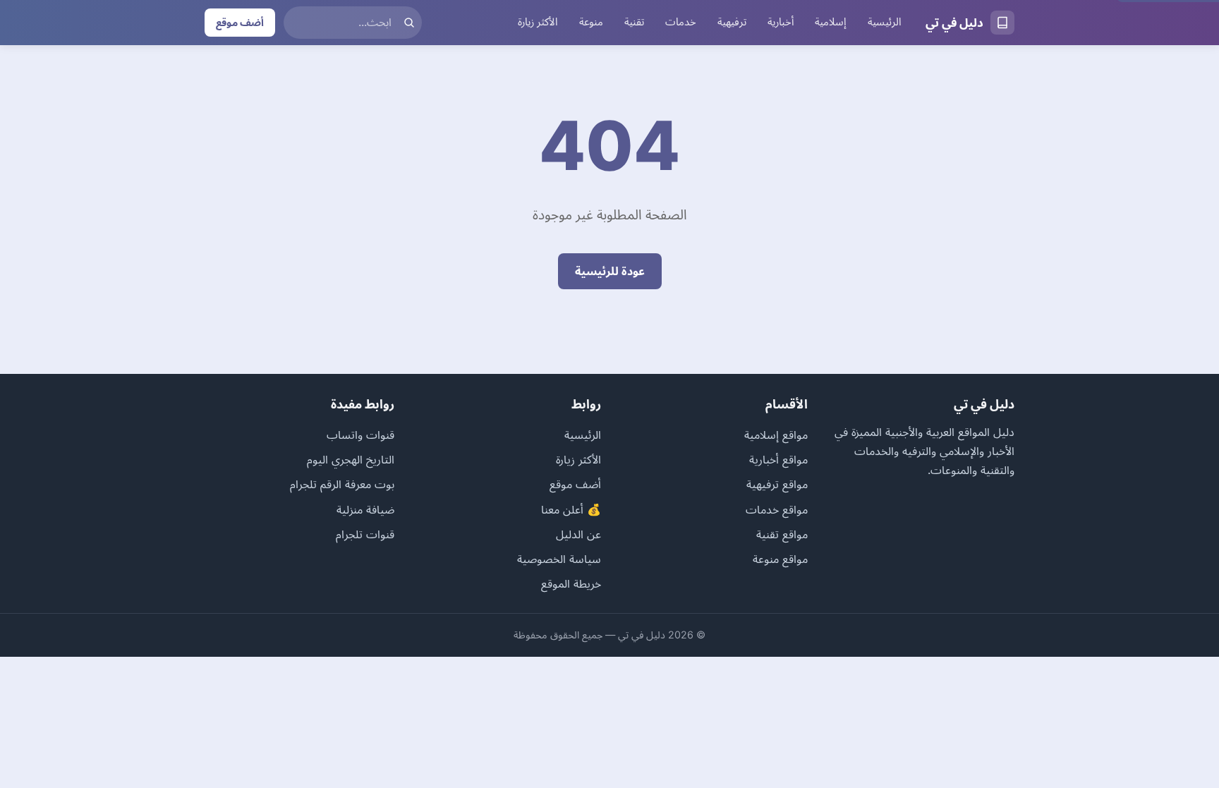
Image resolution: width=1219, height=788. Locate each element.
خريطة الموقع (571, 583)
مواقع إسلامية (776, 435)
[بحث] (409, 22)
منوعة (591, 22)
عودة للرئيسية (610, 271)
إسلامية (831, 22)
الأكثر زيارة (538, 22)
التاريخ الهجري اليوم (350, 459)
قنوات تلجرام (365, 534)
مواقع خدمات (777, 509)
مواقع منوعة (780, 559)
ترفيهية (731, 22)
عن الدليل (578, 534)
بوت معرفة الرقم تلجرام (342, 484)
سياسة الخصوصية (559, 559)
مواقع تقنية (782, 534)
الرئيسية (885, 22)
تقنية (634, 22)
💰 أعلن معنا (571, 509)
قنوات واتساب (360, 435)
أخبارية (781, 22)
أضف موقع (240, 22)
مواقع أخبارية (778, 459)
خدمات (680, 22)
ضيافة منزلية (365, 509)
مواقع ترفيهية (777, 484)
